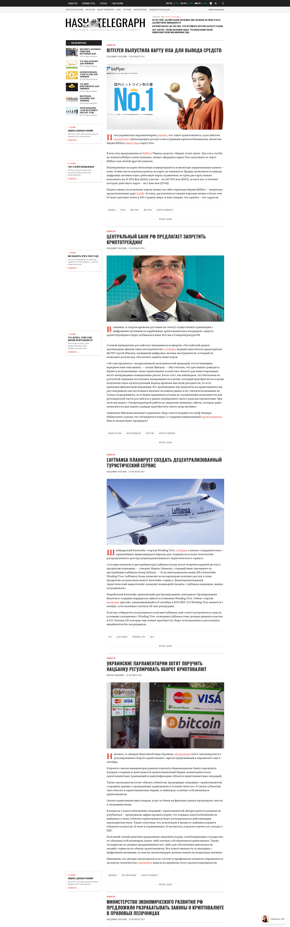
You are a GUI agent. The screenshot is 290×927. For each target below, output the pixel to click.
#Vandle (112, 210)
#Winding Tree (138, 636)
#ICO (152, 636)
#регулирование (129, 875)
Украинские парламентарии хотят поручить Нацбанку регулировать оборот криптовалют (156, 666)
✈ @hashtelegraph (216, 9)
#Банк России (115, 433)
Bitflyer (147, 153)
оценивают (144, 862)
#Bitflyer (134, 210)
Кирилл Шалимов (115, 675)
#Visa (123, 210)
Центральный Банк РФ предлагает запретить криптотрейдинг (156, 239)
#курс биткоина (74, 9)
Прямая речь (88, 3)
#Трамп (127, 9)
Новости (72, 3)
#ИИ (118, 9)
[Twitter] (215, 3)
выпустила (133, 143)
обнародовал (182, 754)
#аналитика (140, 9)
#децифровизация (159, 9)
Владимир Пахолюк (117, 56)
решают (162, 135)
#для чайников (105, 9)
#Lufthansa (122, 636)
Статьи (103, 3)
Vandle (140, 193)
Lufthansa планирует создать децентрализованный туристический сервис (164, 462)
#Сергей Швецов (133, 433)
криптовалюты (211, 416)
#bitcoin (148, 210)
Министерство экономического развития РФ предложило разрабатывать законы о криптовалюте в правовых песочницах (165, 907)
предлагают (122, 139)
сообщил (170, 349)
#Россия (90, 9)
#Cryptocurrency (165, 210)
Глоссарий (117, 3)
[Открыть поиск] (223, 3)
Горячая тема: (166, 17)
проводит (113, 602)
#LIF (110, 636)
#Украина (113, 875)
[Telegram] (211, 3)
